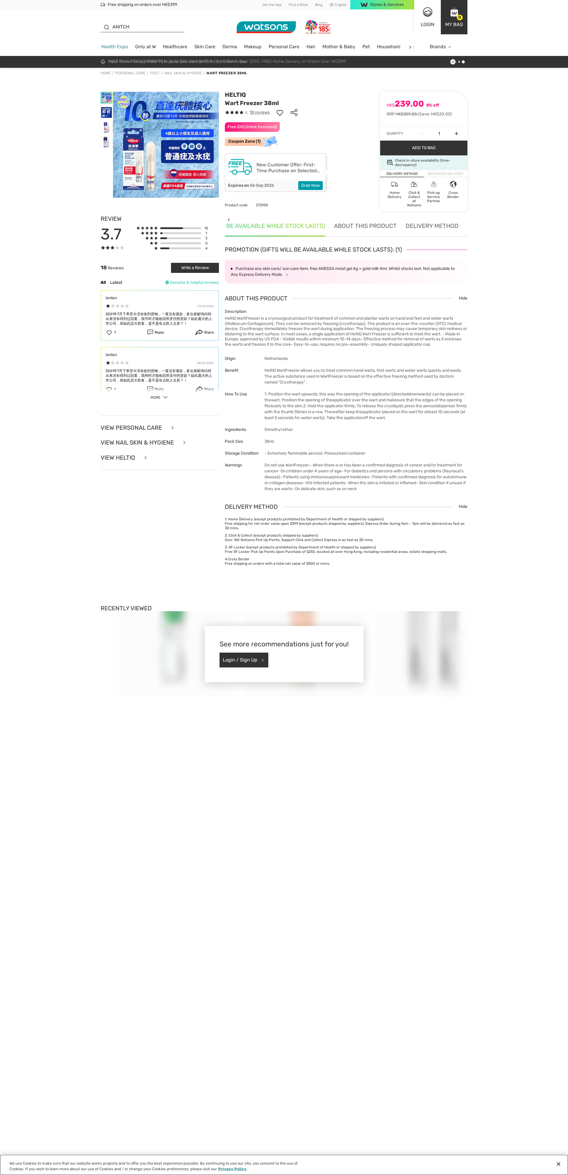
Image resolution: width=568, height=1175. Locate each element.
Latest (116, 282)
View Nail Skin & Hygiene (138, 443)
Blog (318, 5)
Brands (438, 46)
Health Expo (114, 46)
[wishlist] (279, 112)
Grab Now (310, 185)
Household (389, 46)
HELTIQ (235, 94)
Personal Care (284, 46)
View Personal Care (132, 428)
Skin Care (204, 46)
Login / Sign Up (240, 660)
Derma (229, 46)
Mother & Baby (338, 46)
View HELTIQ (119, 458)
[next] (410, 47)
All (103, 282)
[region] (284, 1165)
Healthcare (175, 46)
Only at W (145, 46)
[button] (454, 17)
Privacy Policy (232, 1169)
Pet (366, 46)
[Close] (558, 1164)
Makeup (253, 46)
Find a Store (298, 5)
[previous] (228, 219)
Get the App (272, 5)
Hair (310, 46)
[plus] (456, 133)
